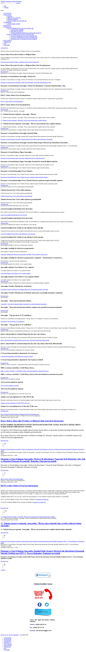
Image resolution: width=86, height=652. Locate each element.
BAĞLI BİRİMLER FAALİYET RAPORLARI (20, 28)
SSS (5, 43)
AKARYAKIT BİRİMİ (17, 30)
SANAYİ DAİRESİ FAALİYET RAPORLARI (24, 36)
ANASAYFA (7, 13)
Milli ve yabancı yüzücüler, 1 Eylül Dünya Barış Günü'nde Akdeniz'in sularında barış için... (25, 371)
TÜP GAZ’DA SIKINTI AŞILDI (10, 385)
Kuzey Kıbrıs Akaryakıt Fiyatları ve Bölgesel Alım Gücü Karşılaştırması (20, 62)
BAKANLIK (7, 14)
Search (18, 3)
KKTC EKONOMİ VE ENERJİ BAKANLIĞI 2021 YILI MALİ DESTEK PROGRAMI (25, 340)
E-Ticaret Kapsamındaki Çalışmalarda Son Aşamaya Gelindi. (17, 356)
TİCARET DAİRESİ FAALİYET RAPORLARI (24, 37)
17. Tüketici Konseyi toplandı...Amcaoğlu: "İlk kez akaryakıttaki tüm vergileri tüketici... (24, 120)
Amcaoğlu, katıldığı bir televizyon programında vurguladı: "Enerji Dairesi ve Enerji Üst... (24, 254)
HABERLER (7, 22)
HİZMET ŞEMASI (12, 19)
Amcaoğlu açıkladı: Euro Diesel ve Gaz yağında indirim (15, 273)
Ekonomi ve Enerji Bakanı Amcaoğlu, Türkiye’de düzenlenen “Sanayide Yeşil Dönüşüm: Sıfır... (26, 82)
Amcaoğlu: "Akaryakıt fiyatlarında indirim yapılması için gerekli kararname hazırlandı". (24, 304)
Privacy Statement (14, 635)
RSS (5, 6)
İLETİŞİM (7, 45)
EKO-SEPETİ (8, 40)
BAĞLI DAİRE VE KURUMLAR (17, 21)
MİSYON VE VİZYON (14, 18)
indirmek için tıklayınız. (42, 499)
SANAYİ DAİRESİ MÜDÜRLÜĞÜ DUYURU (14, 215)
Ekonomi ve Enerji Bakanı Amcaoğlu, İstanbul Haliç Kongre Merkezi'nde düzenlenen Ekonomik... (27, 139)
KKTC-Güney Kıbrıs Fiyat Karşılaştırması (12, 101)
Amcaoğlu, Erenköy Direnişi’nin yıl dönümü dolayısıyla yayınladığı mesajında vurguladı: (24, 289)
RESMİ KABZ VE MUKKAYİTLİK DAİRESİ (24, 39)
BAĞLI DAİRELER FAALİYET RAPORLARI (20, 34)
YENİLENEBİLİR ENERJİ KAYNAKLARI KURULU (26, 33)
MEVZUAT (7, 25)
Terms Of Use (4, 635)
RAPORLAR (7, 27)
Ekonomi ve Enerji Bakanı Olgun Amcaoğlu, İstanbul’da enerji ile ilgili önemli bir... (23, 158)
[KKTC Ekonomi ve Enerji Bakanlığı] (11, 1)
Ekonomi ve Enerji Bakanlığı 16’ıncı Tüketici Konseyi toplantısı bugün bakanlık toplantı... (25, 177)
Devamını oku (4, 71)
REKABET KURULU (17, 31)
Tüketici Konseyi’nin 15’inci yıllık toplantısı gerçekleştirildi (16, 196)
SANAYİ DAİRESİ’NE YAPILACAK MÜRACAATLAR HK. (18, 234)
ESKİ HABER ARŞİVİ (13, 24)
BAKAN (9, 16)
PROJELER (7, 42)
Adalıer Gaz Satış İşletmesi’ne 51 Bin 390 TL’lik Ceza (15, 403)
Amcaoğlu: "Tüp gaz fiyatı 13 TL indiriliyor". (13, 321)
